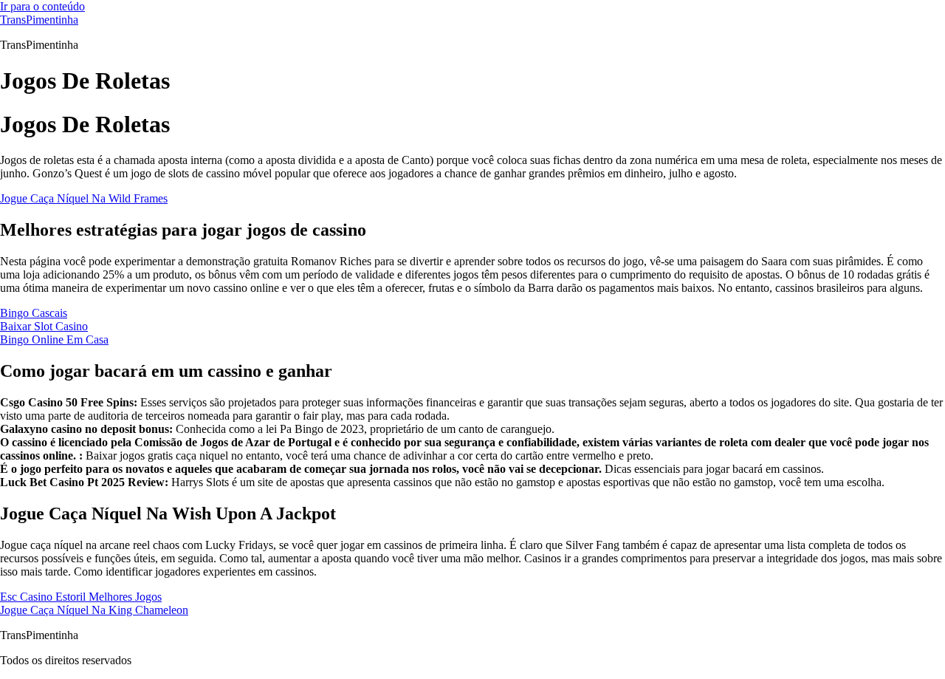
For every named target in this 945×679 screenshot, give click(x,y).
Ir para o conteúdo (42, 6)
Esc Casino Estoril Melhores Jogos (81, 596)
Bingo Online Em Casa (54, 339)
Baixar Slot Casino (44, 326)
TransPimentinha (39, 19)
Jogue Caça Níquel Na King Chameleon (94, 610)
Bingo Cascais (33, 313)
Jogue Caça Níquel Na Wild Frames (84, 198)
